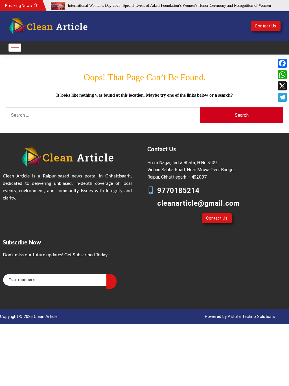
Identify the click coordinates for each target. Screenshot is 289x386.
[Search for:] (103, 115)
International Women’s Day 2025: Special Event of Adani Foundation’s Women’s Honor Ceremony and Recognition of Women (169, 5)
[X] (282, 86)
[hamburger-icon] (14, 48)
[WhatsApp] (282, 74)
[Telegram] (282, 97)
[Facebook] (282, 63)
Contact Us (265, 26)
